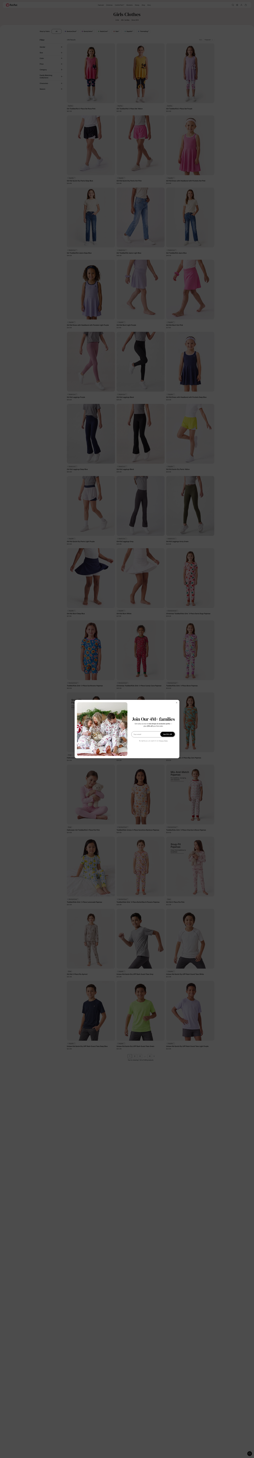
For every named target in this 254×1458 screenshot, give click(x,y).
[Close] (176, 702)
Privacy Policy (163, 741)
